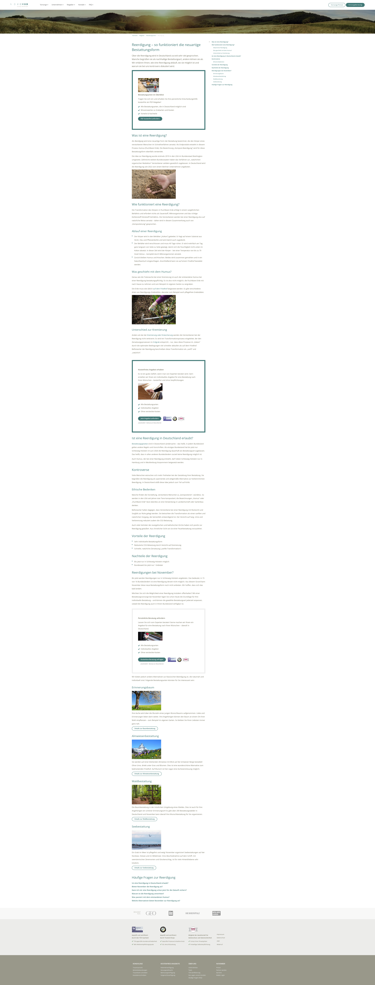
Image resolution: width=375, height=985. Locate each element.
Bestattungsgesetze (140, 444)
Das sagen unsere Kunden (197, 975)
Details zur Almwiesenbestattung (146, 774)
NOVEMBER (220, 964)
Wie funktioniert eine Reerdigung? (223, 45)
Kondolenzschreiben (139, 975)
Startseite (135, 35)
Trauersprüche (138, 967)
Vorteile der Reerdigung (220, 65)
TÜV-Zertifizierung (194, 973)
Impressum (220, 934)
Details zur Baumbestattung (144, 728)
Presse (218, 967)
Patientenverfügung (167, 967)
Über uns (192, 964)
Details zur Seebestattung (144, 868)
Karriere (219, 973)
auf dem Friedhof (160, 288)
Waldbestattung (218, 79)
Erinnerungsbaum (218, 73)
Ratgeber (70, 5)
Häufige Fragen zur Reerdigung (222, 85)
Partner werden (221, 970)
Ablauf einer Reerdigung (220, 48)
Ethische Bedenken (218, 62)
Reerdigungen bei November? (221, 71)
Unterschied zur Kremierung (221, 53)
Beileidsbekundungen (140, 970)
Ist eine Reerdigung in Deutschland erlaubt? (226, 56)
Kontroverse (216, 59)
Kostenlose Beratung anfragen (152, 659)
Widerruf (220, 944)
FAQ (90, 5)
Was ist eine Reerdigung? (220, 42)
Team (190, 970)
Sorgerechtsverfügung (168, 975)
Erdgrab (156, 342)
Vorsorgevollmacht (167, 970)
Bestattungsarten (151, 35)
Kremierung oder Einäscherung (160, 335)
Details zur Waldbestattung (144, 819)
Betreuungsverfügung (168, 973)
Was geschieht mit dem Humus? (222, 50)
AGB (218, 941)
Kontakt (81, 5)
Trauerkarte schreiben (140, 973)
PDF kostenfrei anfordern (150, 119)
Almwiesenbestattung (219, 76)
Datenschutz (221, 938)
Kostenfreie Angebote (170, 964)
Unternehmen (57, 5)
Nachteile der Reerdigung (220, 68)
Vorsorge (43, 5)
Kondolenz (138, 964)
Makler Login (220, 975)
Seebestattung (217, 82)
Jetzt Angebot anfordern (150, 418)
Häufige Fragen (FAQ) (195, 978)
